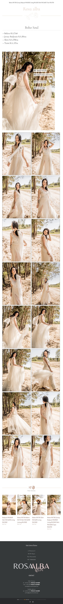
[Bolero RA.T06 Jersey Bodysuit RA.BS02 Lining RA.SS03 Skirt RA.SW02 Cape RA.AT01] (54, 495)
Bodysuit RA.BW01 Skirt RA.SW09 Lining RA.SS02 (8, 519)
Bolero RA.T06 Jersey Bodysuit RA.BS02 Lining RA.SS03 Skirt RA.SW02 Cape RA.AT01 (53, 522)
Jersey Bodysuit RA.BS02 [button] (43, 75)
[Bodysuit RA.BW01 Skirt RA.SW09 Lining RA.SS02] (9, 495)
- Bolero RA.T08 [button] (40, 70)
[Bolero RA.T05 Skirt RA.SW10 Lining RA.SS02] (39, 495)
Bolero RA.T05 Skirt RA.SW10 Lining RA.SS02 (38, 519)
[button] (3, 512)
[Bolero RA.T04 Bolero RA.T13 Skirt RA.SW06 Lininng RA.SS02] (24, 495)
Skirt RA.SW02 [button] (40, 82)
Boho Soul (4, 524)
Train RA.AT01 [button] (40, 88)
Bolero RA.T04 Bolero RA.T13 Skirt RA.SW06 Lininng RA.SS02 (23, 519)
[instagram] (32, 601)
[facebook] (30, 601)
